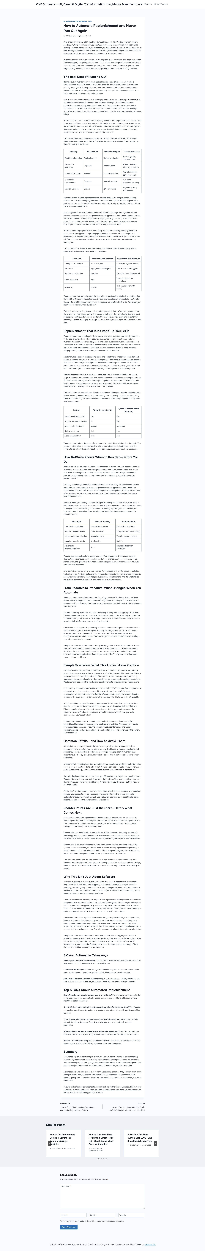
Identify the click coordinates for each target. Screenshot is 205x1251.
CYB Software (70, 36)
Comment (66, 1186)
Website (122, 1215)
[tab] (98, 1158)
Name (64, 1215)
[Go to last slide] (49, 1143)
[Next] (155, 1143)
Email (93, 1215)
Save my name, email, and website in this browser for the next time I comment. (93, 1221)
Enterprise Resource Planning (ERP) (78, 21)
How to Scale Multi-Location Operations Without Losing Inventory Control (77, 1107)
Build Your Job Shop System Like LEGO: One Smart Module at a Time (139, 1137)
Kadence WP (150, 1244)
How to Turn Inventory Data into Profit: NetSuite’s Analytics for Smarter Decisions (127, 1107)
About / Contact (161, 4)
